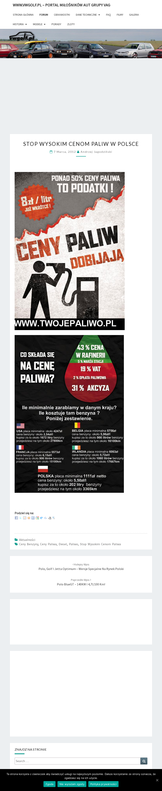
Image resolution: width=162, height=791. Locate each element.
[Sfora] (49, 517)
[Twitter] (20, 517)
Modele (37, 24)
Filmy (120, 14)
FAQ (108, 14)
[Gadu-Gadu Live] (28, 517)
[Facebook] (16, 517)
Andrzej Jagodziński (96, 151)
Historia (18, 24)
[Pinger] (41, 517)
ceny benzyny (28, 544)
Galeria (134, 14)
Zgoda (49, 784)
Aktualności (27, 540)
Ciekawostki (62, 14)
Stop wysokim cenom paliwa (100, 544)
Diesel (63, 544)
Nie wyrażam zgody (71, 784)
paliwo (73, 544)
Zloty (71, 24)
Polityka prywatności (103, 784)
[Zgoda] (157, 780)
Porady (56, 24)
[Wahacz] (53, 517)
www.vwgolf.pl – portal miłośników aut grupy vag (61, 4)
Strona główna (23, 14)
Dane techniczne (86, 14)
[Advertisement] (81, 101)
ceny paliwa (48, 544)
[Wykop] (24, 517)
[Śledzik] (45, 517)
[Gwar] (33, 517)
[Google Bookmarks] (37, 517)
